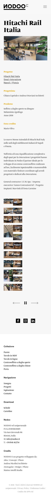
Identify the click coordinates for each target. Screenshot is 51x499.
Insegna (7, 383)
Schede (7, 408)
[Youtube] (33, 321)
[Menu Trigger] (45, 7)
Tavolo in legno (11, 359)
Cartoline (8, 411)
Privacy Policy (23, 488)
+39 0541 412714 (12, 442)
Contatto (8, 393)
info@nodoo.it (13, 439)
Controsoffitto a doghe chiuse (17, 365)
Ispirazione (9, 390)
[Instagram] (25, 321)
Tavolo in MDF (10, 355)
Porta (6, 369)
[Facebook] (18, 321)
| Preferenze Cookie (37, 488)
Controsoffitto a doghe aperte (17, 362)
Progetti (7, 387)
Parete (6, 352)
